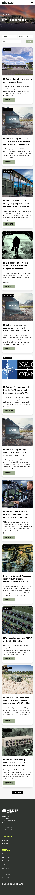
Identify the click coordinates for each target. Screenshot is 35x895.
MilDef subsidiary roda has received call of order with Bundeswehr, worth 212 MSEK (16, 328)
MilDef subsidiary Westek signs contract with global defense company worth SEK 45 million (16, 700)
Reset (30, 41)
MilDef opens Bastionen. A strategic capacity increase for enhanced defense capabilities (16, 204)
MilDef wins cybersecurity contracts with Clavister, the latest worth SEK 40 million (15, 763)
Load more (17, 793)
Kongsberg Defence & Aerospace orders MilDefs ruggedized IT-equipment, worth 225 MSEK (17, 579)
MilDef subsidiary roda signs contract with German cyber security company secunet (15, 452)
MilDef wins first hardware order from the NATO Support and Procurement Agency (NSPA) (16, 390)
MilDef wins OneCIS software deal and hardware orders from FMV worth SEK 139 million (16, 515)
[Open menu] (32, 2)
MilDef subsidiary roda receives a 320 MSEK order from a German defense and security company (17, 141)
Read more (9, 100)
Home (4, 14)
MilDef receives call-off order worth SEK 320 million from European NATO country (15, 266)
